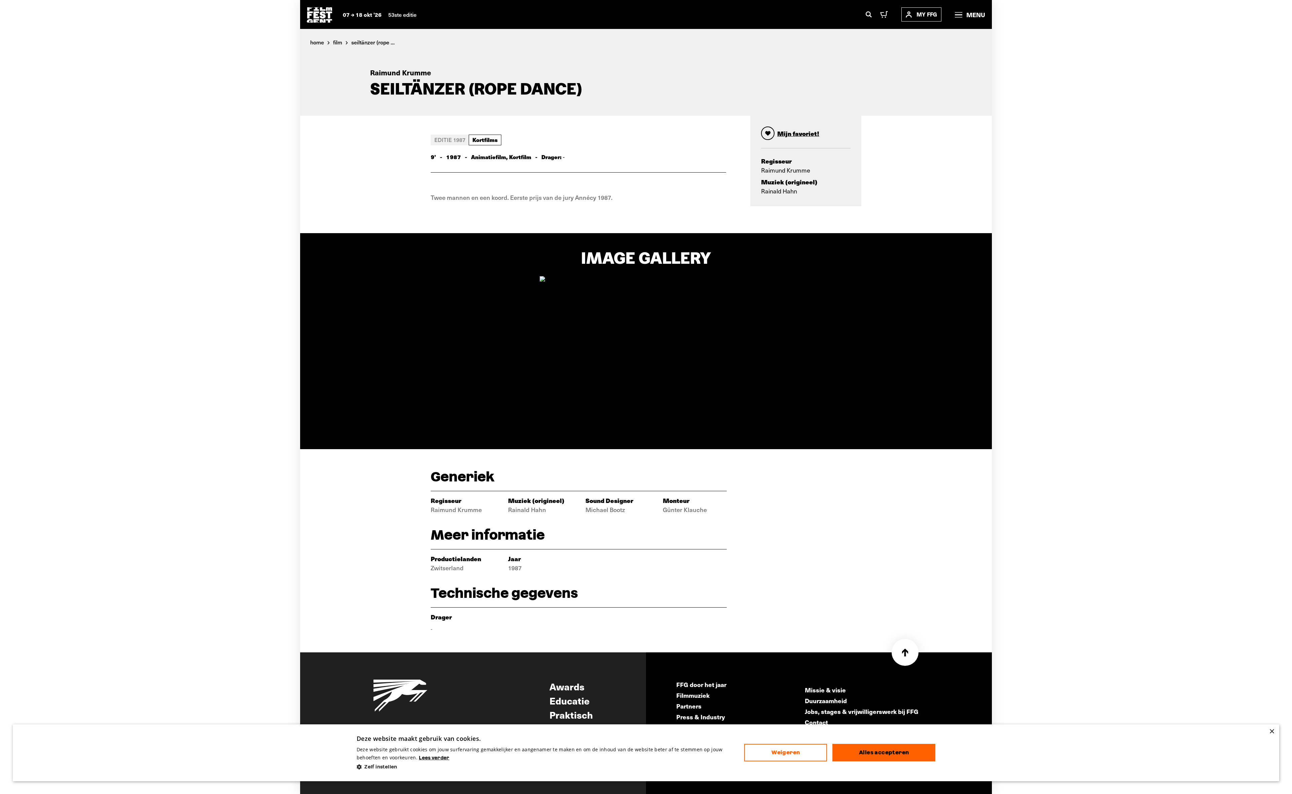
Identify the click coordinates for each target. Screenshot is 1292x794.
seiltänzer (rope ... (373, 42)
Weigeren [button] (785, 752)
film (337, 42)
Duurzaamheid (826, 700)
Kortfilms (485, 140)
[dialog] (646, 752)
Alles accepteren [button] (884, 752)
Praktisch (571, 714)
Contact (816, 722)
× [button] (1271, 731)
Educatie (569, 700)
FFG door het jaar (701, 684)
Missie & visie (825, 690)
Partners (689, 706)
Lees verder (434, 757)
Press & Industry (700, 717)
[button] (545, 767)
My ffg (927, 14)
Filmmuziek (693, 695)
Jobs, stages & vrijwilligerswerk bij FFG (862, 711)
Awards (566, 686)
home (317, 42)
